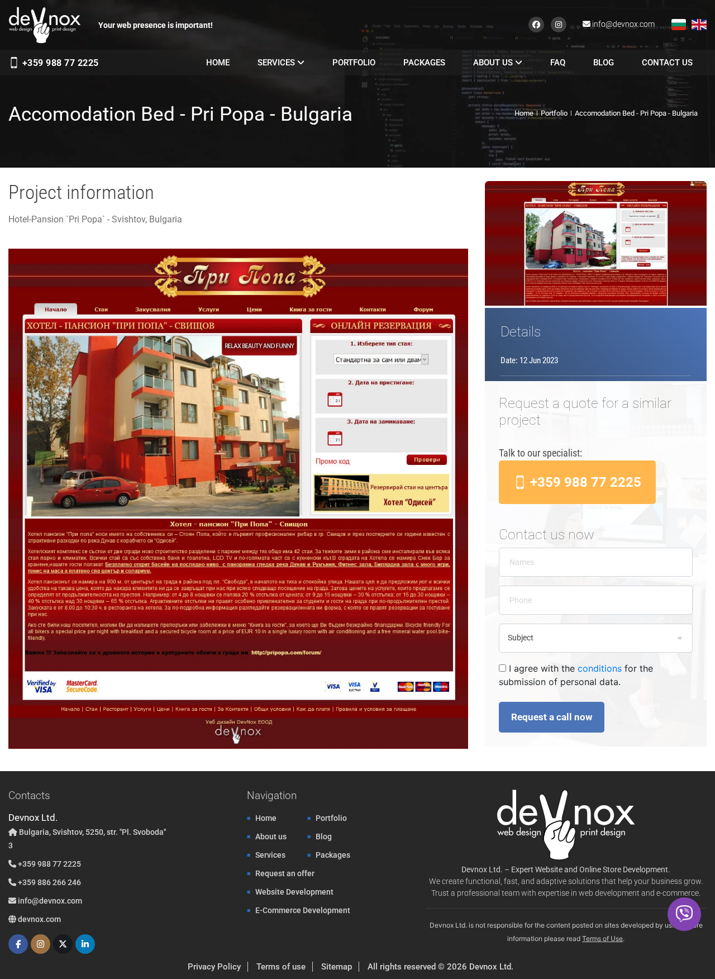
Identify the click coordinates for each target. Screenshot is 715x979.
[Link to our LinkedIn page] (85, 944)
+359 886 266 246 (48, 882)
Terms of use (281, 967)
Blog (603, 63)
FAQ (557, 63)
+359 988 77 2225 (59, 63)
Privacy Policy (214, 967)
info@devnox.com (623, 24)
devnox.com (38, 919)
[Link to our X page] (63, 944)
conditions (600, 668)
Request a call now (551, 717)
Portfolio (353, 63)
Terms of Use (602, 938)
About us (494, 63)
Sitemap (336, 967)
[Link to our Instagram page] (559, 23)
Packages (424, 63)
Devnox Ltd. (491, 967)
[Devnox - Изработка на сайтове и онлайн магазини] (44, 24)
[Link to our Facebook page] (538, 23)
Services (277, 63)
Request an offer (284, 873)
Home (218, 63)
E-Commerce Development (302, 910)
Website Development (294, 891)
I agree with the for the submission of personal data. (576, 675)
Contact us (667, 63)
